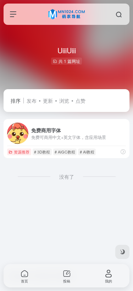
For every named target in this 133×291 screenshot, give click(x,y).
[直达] (123, 151)
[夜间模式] (122, 252)
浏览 (64, 100)
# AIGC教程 (65, 152)
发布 (32, 100)
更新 (48, 100)
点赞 (80, 100)
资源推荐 (21, 152)
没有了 (66, 176)
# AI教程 (87, 152)
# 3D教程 (42, 152)
